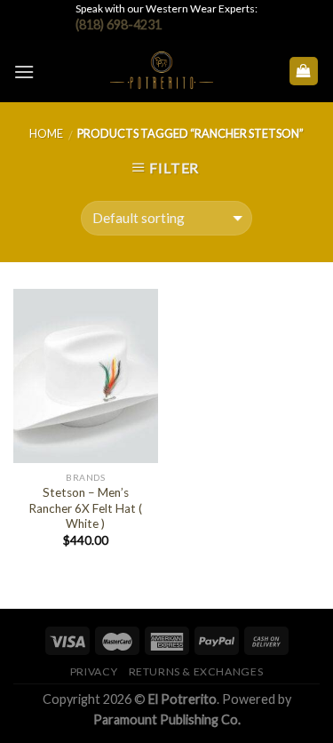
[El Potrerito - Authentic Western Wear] (161, 71)
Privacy (93, 671)
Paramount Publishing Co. (167, 719)
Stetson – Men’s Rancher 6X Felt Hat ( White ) (85, 508)
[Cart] (304, 71)
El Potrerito (182, 699)
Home (46, 133)
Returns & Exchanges (196, 671)
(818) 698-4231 (118, 24)
